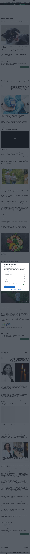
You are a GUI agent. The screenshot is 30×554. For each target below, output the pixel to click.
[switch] (24, 276)
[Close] (27, 264)
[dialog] (15, 277)
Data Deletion (10, 289)
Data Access (15, 289)
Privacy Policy (19, 289)
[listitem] (15, 274)
